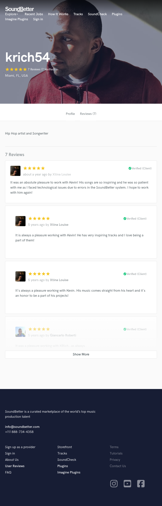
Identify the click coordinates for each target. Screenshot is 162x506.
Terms (114, 447)
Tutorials (116, 454)
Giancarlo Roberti (63, 335)
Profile (70, 114)
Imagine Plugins (16, 19)
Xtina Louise (62, 175)
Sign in (38, 19)
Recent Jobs (34, 14)
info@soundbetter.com (22, 427)
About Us (12, 460)
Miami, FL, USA (16, 76)
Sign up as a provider (20, 447)
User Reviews (14, 466)
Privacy (115, 460)
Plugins (117, 14)
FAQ (8, 473)
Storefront (64, 447)
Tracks (78, 14)
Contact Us (118, 466)
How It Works (58, 14)
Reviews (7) (88, 114)
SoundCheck (97, 14)
